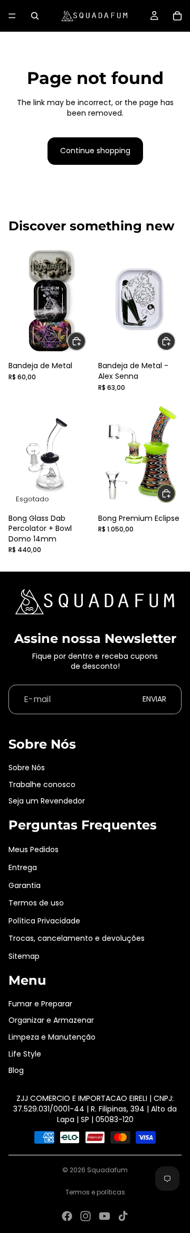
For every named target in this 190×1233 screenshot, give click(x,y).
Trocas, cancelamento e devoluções (76, 938)
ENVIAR (154, 699)
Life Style (24, 1054)
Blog (16, 1070)
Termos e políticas (95, 1192)
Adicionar (175, 493)
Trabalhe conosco (41, 784)
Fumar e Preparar (40, 1003)
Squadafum (107, 1169)
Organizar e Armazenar (51, 1020)
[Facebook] (67, 1216)
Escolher (85, 340)
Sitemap (24, 956)
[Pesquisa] (34, 15)
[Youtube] (104, 1216)
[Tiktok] (123, 1216)
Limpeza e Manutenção (52, 1037)
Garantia (24, 885)
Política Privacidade (44, 921)
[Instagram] (85, 1216)
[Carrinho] (177, 15)
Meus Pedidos (33, 849)
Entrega (22, 867)
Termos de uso (36, 903)
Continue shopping (95, 150)
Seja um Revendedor (46, 801)
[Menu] (12, 16)
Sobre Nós (26, 767)
